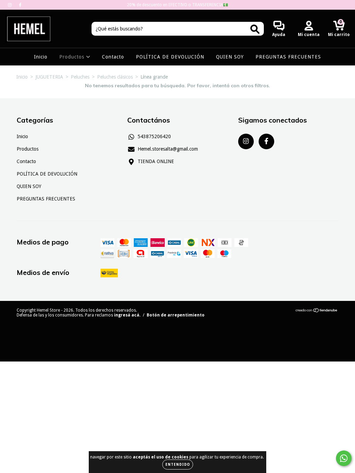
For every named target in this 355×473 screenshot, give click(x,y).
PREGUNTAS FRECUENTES (288, 57)
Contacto (113, 57)
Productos (72, 57)
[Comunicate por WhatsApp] (344, 458)
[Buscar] (255, 29)
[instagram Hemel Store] (10, 5)
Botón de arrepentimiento (176, 315)
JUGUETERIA (49, 77)
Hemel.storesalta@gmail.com (168, 149)
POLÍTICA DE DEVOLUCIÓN (170, 57)
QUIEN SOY (230, 57)
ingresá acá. (127, 315)
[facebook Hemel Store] (20, 5)
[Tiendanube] (316, 311)
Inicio (40, 57)
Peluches (80, 77)
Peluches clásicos (115, 77)
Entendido (177, 464)
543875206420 (154, 136)
